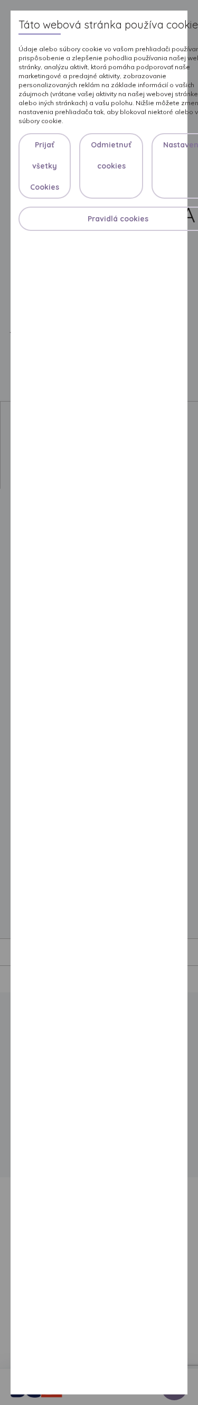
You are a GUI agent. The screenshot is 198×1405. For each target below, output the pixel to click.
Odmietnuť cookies (111, 155)
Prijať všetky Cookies (44, 166)
